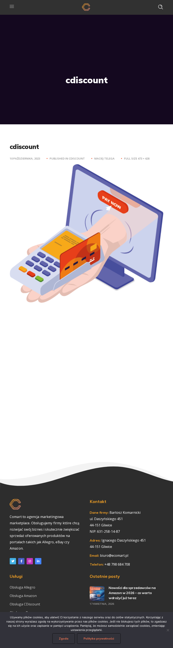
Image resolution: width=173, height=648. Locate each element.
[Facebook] (21, 561)
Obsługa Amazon (23, 595)
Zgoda (63, 638)
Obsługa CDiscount (25, 604)
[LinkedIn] (38, 561)
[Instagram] (30, 561)
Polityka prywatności (99, 638)
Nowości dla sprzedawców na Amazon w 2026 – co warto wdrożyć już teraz (132, 593)
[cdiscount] (86, 167)
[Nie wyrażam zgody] (168, 630)
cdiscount (77, 158)
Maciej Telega (104, 158)
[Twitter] (13, 561)
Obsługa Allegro (22, 587)
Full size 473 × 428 (136, 158)
